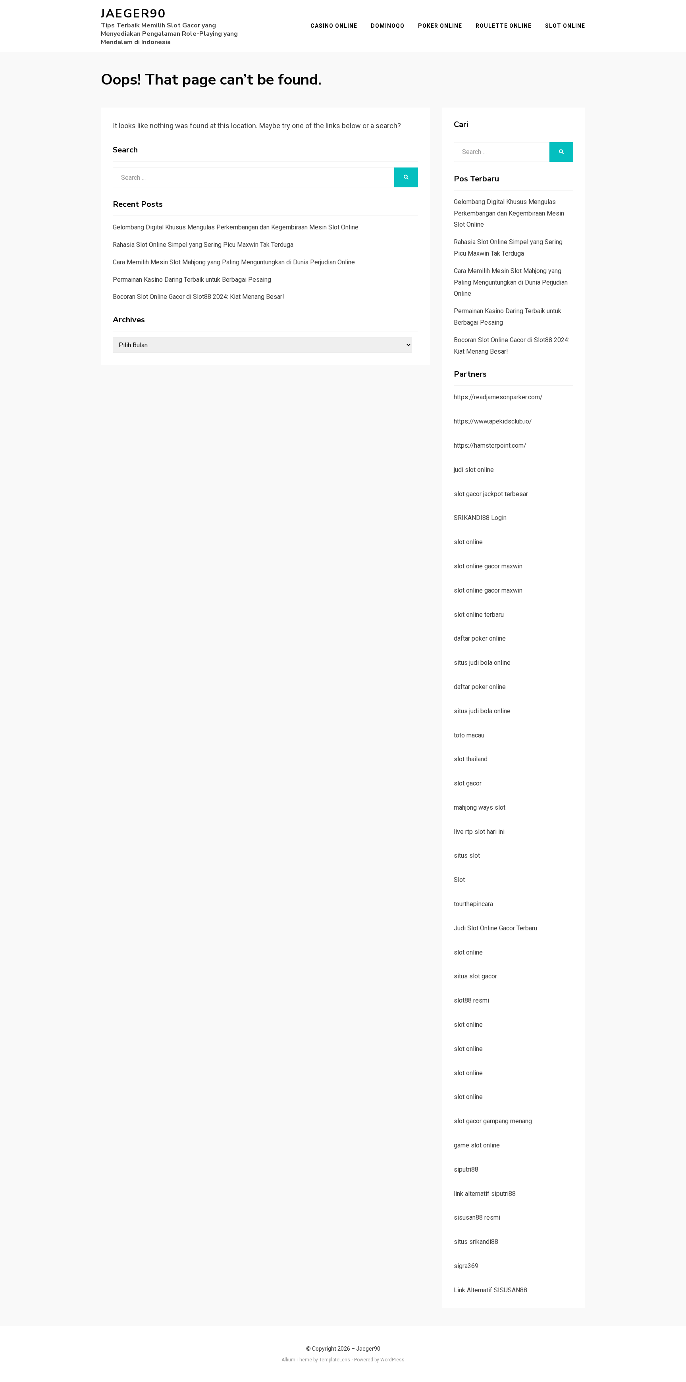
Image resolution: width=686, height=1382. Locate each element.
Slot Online (565, 26)
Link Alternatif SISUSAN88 (490, 1290)
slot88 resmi (471, 1000)
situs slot (467, 855)
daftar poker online (480, 638)
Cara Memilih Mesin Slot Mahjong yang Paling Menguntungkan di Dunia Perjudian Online (234, 262)
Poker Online (440, 26)
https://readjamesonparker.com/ (498, 397)
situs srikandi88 (476, 1241)
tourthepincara (473, 904)
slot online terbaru (479, 614)
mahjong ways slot (479, 807)
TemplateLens (334, 1360)
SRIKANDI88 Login (480, 518)
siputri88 (466, 1169)
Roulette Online (504, 26)
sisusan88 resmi (477, 1217)
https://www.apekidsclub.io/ (493, 421)
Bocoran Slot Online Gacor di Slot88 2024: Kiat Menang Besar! (198, 296)
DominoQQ (388, 26)
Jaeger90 (133, 14)
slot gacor (468, 783)
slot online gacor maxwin (488, 566)
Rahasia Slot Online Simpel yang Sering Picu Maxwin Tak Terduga (203, 244)
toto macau (469, 735)
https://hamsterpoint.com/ (490, 445)
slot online (468, 542)
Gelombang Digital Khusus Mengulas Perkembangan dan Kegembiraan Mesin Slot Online (235, 227)
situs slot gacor (475, 976)
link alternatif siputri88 (485, 1193)
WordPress (392, 1360)
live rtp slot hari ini (479, 831)
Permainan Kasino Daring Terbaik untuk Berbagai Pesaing (192, 279)
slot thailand (471, 759)
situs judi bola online (482, 662)
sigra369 (466, 1266)
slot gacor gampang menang (493, 1121)
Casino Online (333, 26)
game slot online (477, 1145)
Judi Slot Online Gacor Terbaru (495, 928)
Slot (459, 879)
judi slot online (474, 469)
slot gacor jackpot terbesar (491, 494)
